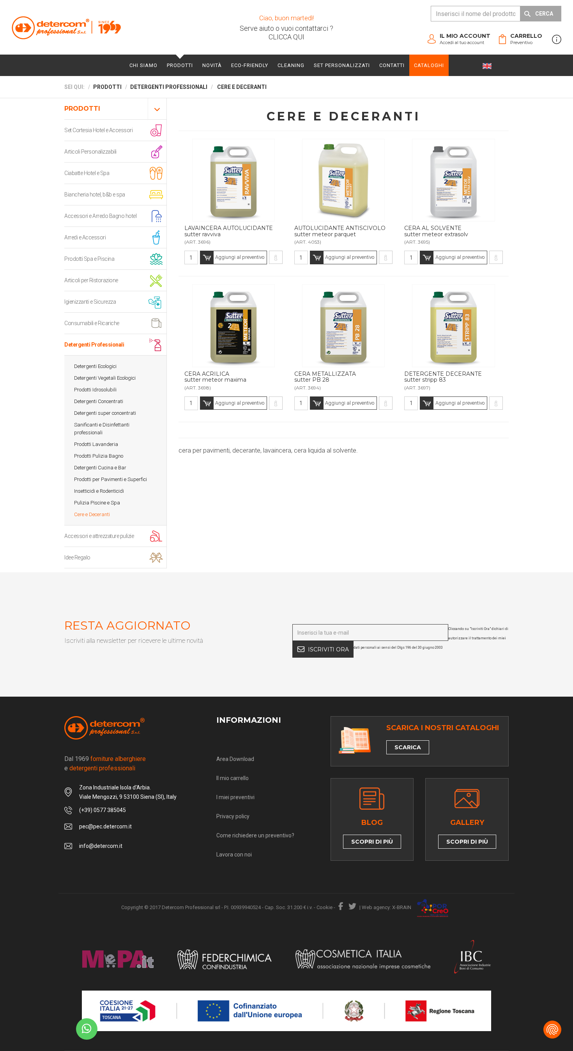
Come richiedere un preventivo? (255, 835)
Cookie (324, 907)
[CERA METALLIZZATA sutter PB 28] (386, 403)
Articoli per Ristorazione (91, 280)
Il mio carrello (232, 778)
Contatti (392, 65)
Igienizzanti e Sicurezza (90, 302)
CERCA (544, 14)
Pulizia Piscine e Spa (97, 503)
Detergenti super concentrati (105, 413)
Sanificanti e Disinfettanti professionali (101, 428)
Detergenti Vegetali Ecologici (105, 378)
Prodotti (180, 65)
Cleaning (291, 65)
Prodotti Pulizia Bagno (98, 456)
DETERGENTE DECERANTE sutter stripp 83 (443, 377)
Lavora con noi (234, 854)
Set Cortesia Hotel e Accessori (98, 130)
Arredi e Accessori (85, 237)
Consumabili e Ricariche (91, 323)
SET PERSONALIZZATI (342, 65)
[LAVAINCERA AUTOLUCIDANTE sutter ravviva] (276, 257)
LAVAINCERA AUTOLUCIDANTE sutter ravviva (228, 231)
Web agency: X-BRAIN (386, 907)
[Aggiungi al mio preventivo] (233, 180)
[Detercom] (66, 27)
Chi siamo (143, 65)
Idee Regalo (77, 557)
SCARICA (407, 747)
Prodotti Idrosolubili (95, 390)
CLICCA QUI (286, 37)
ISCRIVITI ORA (328, 649)
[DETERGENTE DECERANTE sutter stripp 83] (496, 403)
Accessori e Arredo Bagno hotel (100, 216)
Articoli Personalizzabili (90, 152)
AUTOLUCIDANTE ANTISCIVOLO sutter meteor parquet (340, 231)
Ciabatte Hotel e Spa (86, 173)
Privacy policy (232, 816)
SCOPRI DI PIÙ (372, 841)
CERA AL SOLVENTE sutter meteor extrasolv (436, 231)
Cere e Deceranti (92, 514)
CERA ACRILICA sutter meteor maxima (215, 377)
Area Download (235, 759)
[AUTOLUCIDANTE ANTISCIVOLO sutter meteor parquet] (386, 257)
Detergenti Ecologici (95, 366)
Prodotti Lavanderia (96, 444)
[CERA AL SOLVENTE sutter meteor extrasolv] (496, 257)
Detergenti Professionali (94, 344)
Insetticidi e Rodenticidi (99, 491)
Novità (212, 65)
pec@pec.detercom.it (105, 826)
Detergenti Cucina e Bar (100, 468)
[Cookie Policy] (552, 1030)
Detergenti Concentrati (98, 401)
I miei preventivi (235, 797)
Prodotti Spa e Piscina (89, 259)
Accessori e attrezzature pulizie (99, 536)
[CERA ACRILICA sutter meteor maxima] (276, 403)
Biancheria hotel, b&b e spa (94, 194)
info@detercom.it (100, 846)
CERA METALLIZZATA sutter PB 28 (325, 377)
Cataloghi (429, 65)
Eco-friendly (249, 65)
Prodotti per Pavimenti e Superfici (110, 479)
